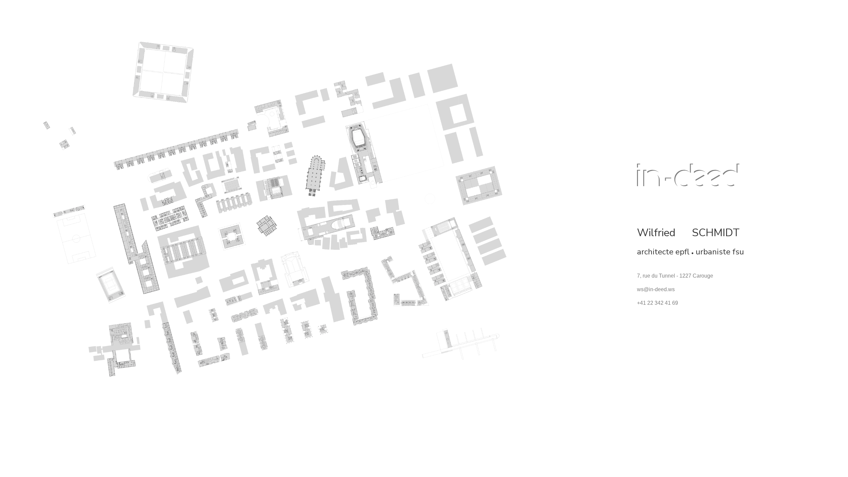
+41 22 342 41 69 (657, 303)
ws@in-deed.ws (656, 289)
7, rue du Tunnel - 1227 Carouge (675, 276)
